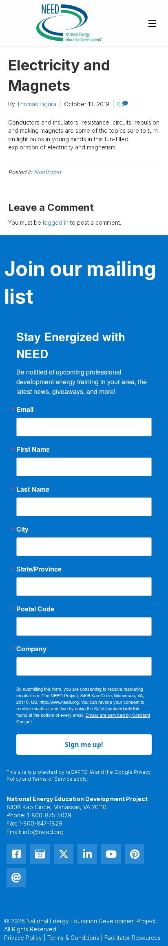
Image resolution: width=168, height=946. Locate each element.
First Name (33, 449)
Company (31, 649)
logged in (56, 222)
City (22, 529)
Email (24, 409)
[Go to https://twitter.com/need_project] (63, 854)
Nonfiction (47, 172)
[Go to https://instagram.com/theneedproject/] (40, 854)
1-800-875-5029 (49, 815)
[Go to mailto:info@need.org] (16, 877)
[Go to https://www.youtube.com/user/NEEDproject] (111, 854)
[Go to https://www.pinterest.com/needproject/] (134, 854)
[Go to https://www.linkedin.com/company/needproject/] (87, 854)
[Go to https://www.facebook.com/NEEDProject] (16, 854)
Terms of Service (52, 779)
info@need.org (43, 831)
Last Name (32, 489)
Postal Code (35, 609)
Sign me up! (84, 744)
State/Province (39, 569)
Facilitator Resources (132, 937)
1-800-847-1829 (40, 823)
